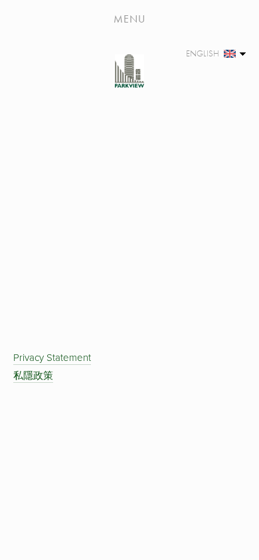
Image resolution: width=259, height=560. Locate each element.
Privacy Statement (52, 357)
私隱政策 (33, 375)
